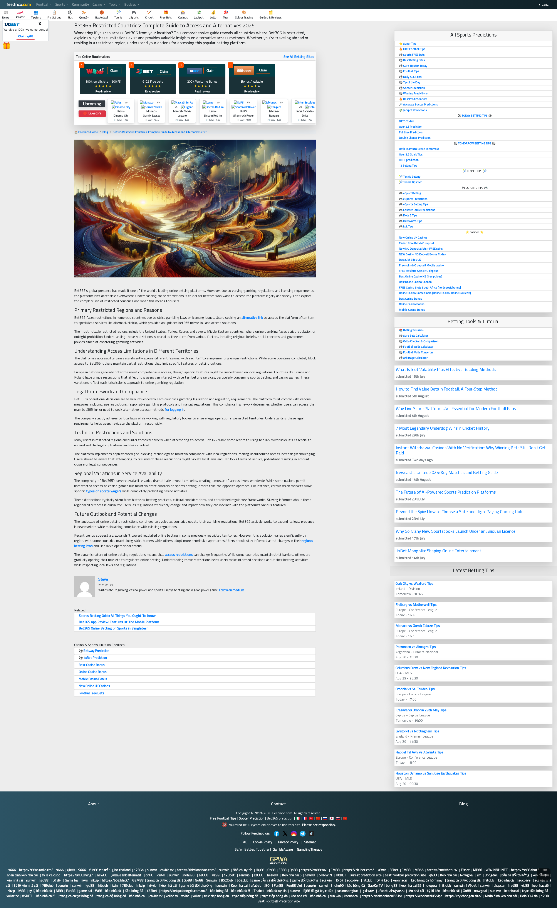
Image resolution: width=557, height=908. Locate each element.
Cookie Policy (262, 842)
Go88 (188, 880)
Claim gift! (25, 36)
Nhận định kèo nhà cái (501, 896)
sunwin (152, 869)
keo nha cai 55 (411, 885)
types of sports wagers (103, 491)
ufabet (256, 885)
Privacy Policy (288, 842)
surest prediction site (366, 875)
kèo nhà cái (15, 880)
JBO (267, 885)
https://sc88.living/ (79, 875)
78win (381, 869)
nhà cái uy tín (277, 890)
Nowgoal (466, 875)
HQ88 (260, 869)
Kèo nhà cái (448, 875)
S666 (82, 869)
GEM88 (137, 880)
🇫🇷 (304, 818)
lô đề (339, 880)
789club (48, 885)
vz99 (216, 875)
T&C (244, 842)
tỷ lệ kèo (382, 880)
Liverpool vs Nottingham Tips (417, 731)
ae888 (204, 875)
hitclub (368, 880)
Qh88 (71, 869)
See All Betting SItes (299, 56)
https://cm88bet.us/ (442, 869)
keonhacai (400, 880)
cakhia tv (156, 896)
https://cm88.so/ (314, 869)
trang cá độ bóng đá (111, 896)
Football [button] (42, 4)
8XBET (341, 875)
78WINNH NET (496, 869)
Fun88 (278, 885)
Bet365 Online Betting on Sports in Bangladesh (113, 628)
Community (80, 4)
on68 (150, 875)
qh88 (433, 875)
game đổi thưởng (305, 880)
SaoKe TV (375, 885)
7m (478, 875)
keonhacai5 (540, 885)
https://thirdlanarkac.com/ (196, 869)
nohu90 (189, 875)
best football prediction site (405, 875)
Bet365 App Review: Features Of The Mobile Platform (119, 622)
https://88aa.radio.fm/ (36, 869)
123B (545, 896)
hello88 (273, 875)
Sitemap (310, 842)
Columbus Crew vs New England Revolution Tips (431, 667)
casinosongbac (347, 890)
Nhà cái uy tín (242, 869)
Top (543, 874)
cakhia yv (167, 869)
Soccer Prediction (251, 818)
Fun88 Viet (294, 885)
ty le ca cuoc (51, 875)
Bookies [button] (130, 4)
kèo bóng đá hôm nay (427, 880)
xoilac (185, 896)
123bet (229, 875)
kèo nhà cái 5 (240, 890)
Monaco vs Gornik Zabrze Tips (418, 625)
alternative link (252, 317)
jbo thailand (122, 869)
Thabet (258, 890)
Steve (103, 579)
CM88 (335, 869)
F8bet (393, 869)
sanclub (244, 875)
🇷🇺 (325, 818)
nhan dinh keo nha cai (23, 875)
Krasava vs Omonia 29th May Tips (421, 710)
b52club (242, 880)
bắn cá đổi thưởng (515, 875)
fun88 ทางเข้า (100, 869)
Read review (103, 91)
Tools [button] (113, 4)
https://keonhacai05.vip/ (424, 896)
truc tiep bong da (216, 896)
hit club (446, 885)
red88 (514, 885)
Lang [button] (545, 4)
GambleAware (283, 849)
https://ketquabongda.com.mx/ (184, 890)
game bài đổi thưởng (197, 885)
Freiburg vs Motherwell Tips (416, 604)
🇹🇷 (311, 818)
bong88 (391, 885)
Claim (114, 70)
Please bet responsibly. (319, 824)
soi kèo (327, 880)
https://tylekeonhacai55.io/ (382, 896)
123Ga (139, 869)
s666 (12, 869)
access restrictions (179, 554)
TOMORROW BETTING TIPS (474, 143)
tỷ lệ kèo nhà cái (26, 885)
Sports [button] (60, 4)
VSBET (27, 896)
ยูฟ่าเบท (368, 890)
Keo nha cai (239, 885)
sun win (495, 890)
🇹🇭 (338, 818)
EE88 (282, 869)
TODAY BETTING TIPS (475, 115)
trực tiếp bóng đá (535, 890)
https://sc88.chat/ (525, 869)
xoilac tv (13, 896)
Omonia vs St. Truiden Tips (415, 689)
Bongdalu (491, 875)
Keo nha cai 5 (292, 875)
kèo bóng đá (356, 885)
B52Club (227, 880)
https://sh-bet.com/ (359, 869)
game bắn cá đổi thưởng (270, 880)
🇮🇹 (298, 818)
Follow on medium (231, 590)
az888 (259, 875)
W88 (98, 890)
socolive (353, 880)
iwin (85, 880)
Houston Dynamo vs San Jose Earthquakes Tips (431, 773)
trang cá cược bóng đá (163, 880)
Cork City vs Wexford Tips (414, 583)
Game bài (72, 880)
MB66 (419, 869)
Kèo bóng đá (134, 890)
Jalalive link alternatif (126, 875)
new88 (102, 875)
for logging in (174, 409)
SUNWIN (326, 875)
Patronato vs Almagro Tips (416, 646)
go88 (44, 880)
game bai (85, 890)
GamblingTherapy (309, 849)
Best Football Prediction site (278, 901)
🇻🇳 (345, 818)
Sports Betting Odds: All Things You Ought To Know (117, 615)
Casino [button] (97, 4)
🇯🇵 (331, 818)
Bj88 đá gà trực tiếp (318, 890)
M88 (21, 890)
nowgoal (431, 885)
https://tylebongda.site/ (463, 896)
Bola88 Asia (529, 896)
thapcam (499, 885)
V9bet (472, 885)
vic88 (525, 885)
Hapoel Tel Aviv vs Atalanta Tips (419, 752)
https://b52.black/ (115, 880)
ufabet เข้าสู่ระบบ (391, 890)
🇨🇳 (318, 818)
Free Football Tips (223, 818)
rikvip (95, 880)
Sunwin (212, 880)
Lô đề (57, 880)
